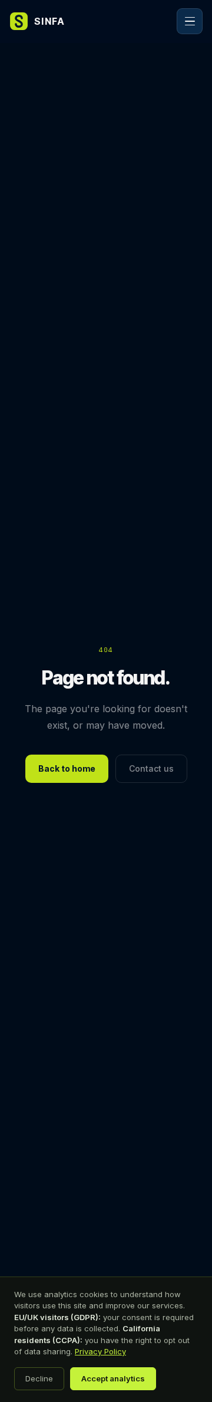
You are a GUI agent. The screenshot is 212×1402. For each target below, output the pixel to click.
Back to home (66, 768)
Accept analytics (113, 1378)
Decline (39, 1378)
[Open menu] (190, 21)
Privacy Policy (100, 1351)
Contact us (151, 768)
